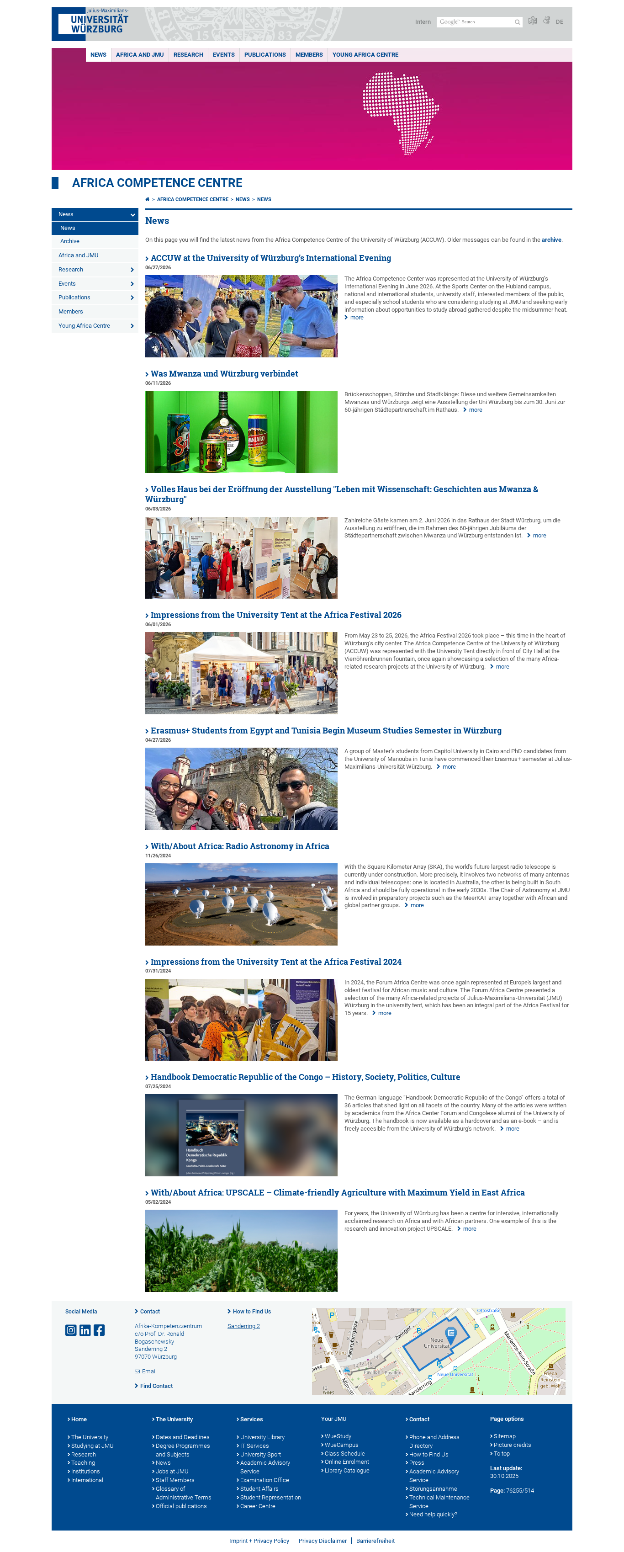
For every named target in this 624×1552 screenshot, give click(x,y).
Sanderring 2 (243, 1326)
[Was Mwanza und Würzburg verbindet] (241, 471)
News (98, 54)
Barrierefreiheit (375, 1540)
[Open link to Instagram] (71, 1331)
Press (416, 1462)
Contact (150, 1311)
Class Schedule (345, 1453)
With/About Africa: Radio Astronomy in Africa (240, 846)
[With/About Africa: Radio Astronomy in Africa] (241, 943)
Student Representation (270, 1497)
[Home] (147, 199)
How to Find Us (252, 1311)
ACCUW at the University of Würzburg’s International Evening (271, 258)
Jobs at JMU (172, 1471)
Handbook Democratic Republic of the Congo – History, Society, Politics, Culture (305, 1077)
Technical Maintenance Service (439, 1501)
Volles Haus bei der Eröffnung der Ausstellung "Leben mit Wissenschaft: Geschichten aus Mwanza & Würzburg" (341, 494)
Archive (69, 241)
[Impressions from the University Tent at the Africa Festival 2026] (241, 712)
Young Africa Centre (365, 54)
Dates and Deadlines (183, 1437)
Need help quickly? (433, 1514)
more (357, 317)
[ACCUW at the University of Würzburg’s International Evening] (241, 355)
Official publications (181, 1506)
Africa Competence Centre (157, 183)
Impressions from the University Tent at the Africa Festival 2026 (276, 615)
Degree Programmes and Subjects (183, 1450)
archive (551, 239)
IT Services (254, 1445)
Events (224, 54)
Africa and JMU (140, 54)
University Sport (260, 1454)
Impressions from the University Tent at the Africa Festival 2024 (276, 962)
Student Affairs (259, 1488)
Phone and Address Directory (434, 1441)
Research (188, 54)
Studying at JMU (92, 1445)
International (87, 1480)
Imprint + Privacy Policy (259, 1540)
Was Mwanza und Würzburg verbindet (224, 373)
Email (149, 1371)
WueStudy (338, 1436)
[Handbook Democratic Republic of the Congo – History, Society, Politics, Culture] (241, 1174)
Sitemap (505, 1436)
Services (251, 1419)
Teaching (83, 1462)
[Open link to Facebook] (100, 1331)
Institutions (85, 1471)
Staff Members (175, 1480)
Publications (265, 54)
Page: (497, 1490)
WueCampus (342, 1444)
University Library (262, 1437)
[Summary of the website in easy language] (533, 21)
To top (502, 1453)
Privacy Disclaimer (323, 1540)
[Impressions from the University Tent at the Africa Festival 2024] (241, 1058)
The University (89, 1437)
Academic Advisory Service (265, 1467)
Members (309, 54)
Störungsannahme (433, 1488)
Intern (423, 21)
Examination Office (264, 1480)
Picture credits (512, 1444)
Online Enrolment (347, 1461)
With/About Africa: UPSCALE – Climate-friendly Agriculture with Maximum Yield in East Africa (338, 1192)
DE (559, 21)
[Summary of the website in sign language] (546, 21)
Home (79, 1419)
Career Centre (257, 1506)
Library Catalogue (347, 1470)
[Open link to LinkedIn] (85, 1331)
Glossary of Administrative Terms (184, 1493)
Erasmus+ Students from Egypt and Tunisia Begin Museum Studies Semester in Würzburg (326, 730)
